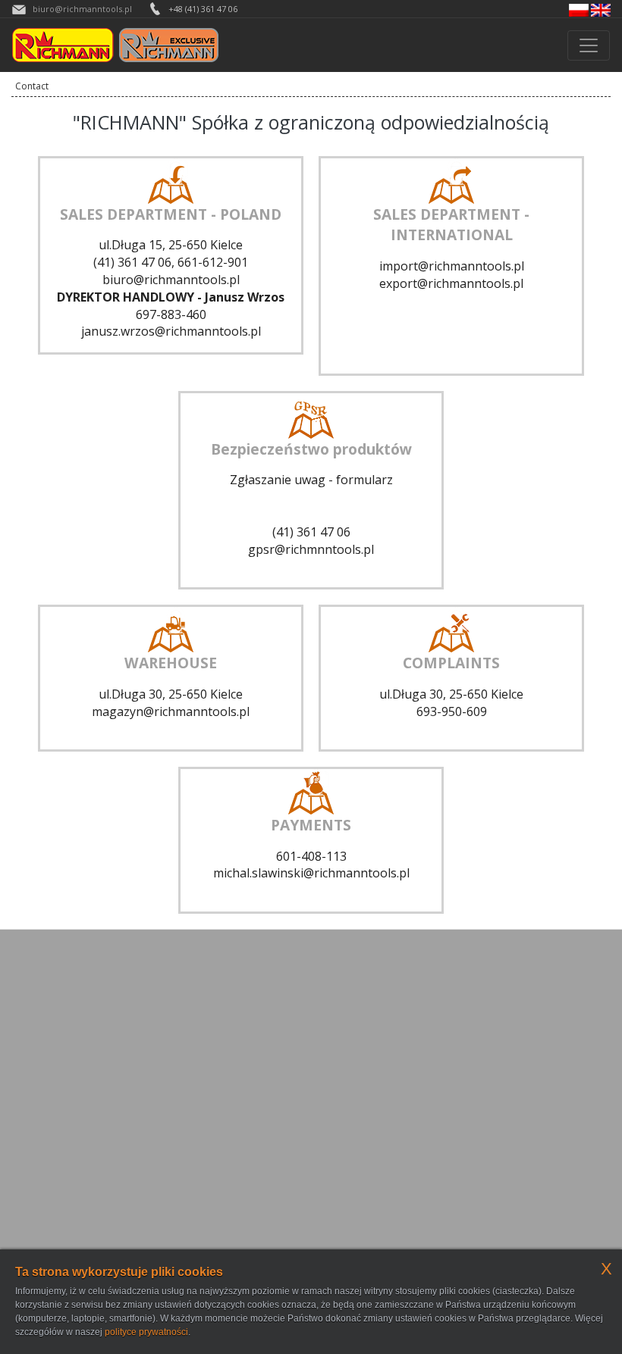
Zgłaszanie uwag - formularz (311, 479)
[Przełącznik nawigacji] (588, 45)
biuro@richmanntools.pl (82, 8)
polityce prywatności (146, 1332)
